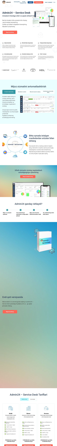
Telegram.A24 (23, 3)
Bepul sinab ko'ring (28, 176)
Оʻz (54, 2)
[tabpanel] (28, 109)
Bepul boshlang (10, 32)
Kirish (30, 2)
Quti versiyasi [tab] (32, 399)
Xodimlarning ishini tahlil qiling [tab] (48, 92)
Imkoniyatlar (17, 1)
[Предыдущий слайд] (2, 70)
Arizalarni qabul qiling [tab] (8, 91)
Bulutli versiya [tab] (24, 399)
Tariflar (23, 1)
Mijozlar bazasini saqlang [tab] (35, 91)
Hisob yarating (39, 2)
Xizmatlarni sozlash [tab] (22, 91)
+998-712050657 (48, 2)
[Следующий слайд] (54, 70)
